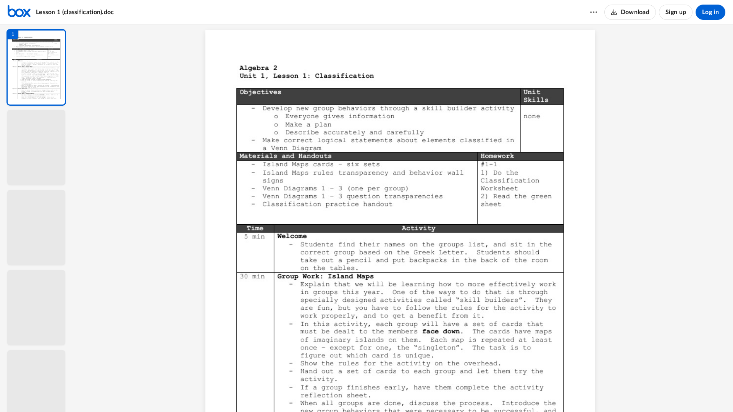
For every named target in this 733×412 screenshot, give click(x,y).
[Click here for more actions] (593, 12)
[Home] (19, 12)
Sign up (675, 12)
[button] (36, 67)
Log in (710, 12)
